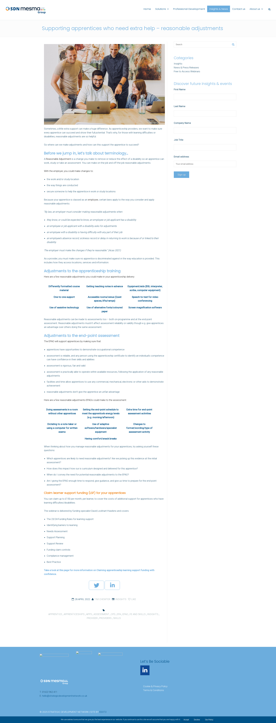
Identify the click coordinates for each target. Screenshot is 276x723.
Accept (186, 720)
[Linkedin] (112, 585)
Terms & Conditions (153, 690)
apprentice (55, 614)
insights (152, 614)
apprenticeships (74, 614)
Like (133, 599)
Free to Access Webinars (187, 71)
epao (125, 614)
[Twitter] (96, 585)
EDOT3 (102, 711)
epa (119, 614)
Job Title (178, 139)
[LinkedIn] (145, 670)
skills (117, 618)
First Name (179, 89)
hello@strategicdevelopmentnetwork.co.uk (64, 695)
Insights (120, 599)
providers (105, 618)
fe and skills (138, 614)
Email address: (181, 156)
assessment (101, 614)
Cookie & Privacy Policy (155, 686)
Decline (197, 720)
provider (92, 618)
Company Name (182, 122)
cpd (113, 614)
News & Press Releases (186, 67)
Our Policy (209, 720)
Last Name (179, 106)
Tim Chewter (102, 599)
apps (89, 614)
